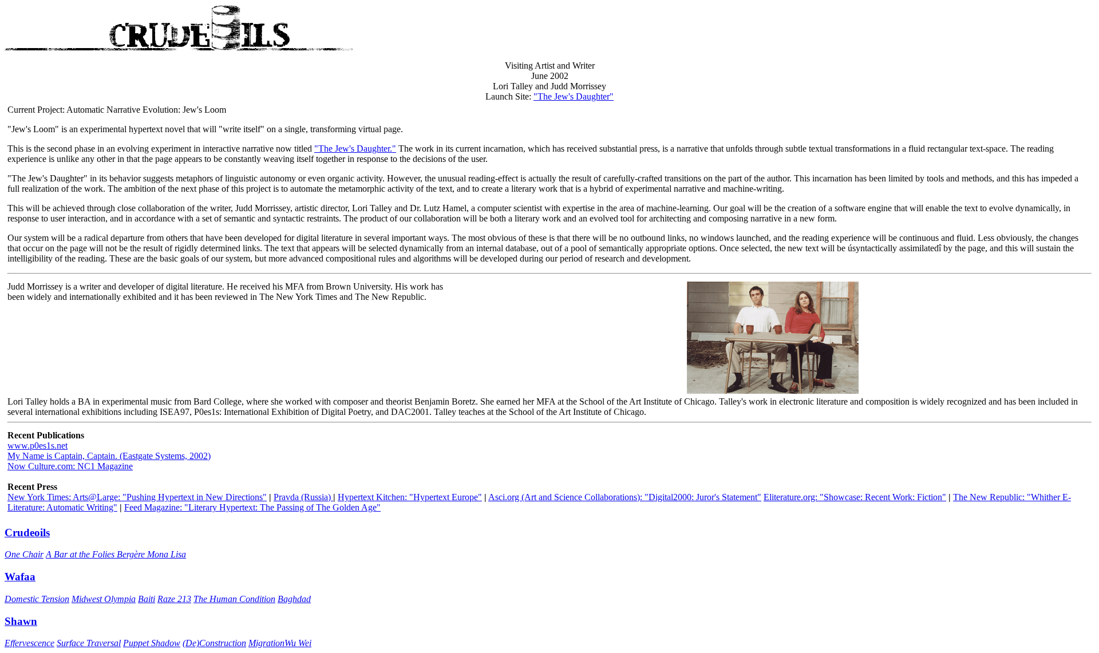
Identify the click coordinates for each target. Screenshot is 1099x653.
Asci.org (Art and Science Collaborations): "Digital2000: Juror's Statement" (624, 497)
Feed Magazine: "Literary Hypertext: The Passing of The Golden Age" (252, 507)
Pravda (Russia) (303, 497)
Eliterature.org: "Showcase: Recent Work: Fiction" (855, 497)
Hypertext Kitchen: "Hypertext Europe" (410, 497)
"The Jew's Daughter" (573, 96)
